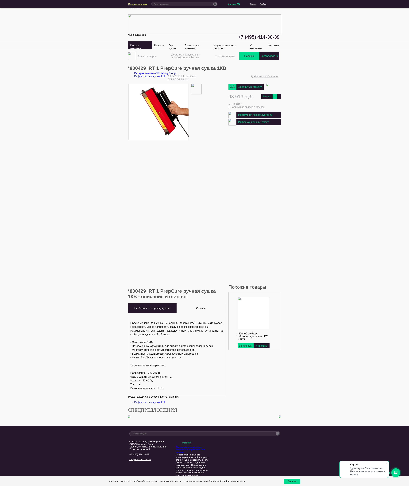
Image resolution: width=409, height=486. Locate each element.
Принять (292, 481)
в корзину (261, 346)
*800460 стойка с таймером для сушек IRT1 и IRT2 (253, 336)
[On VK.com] (267, 85)
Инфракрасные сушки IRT (149, 402)
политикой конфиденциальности (228, 481)
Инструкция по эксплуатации (255, 115)
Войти (263, 4)
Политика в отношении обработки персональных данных (190, 449)
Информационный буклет (253, 122)
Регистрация (136, 8)
